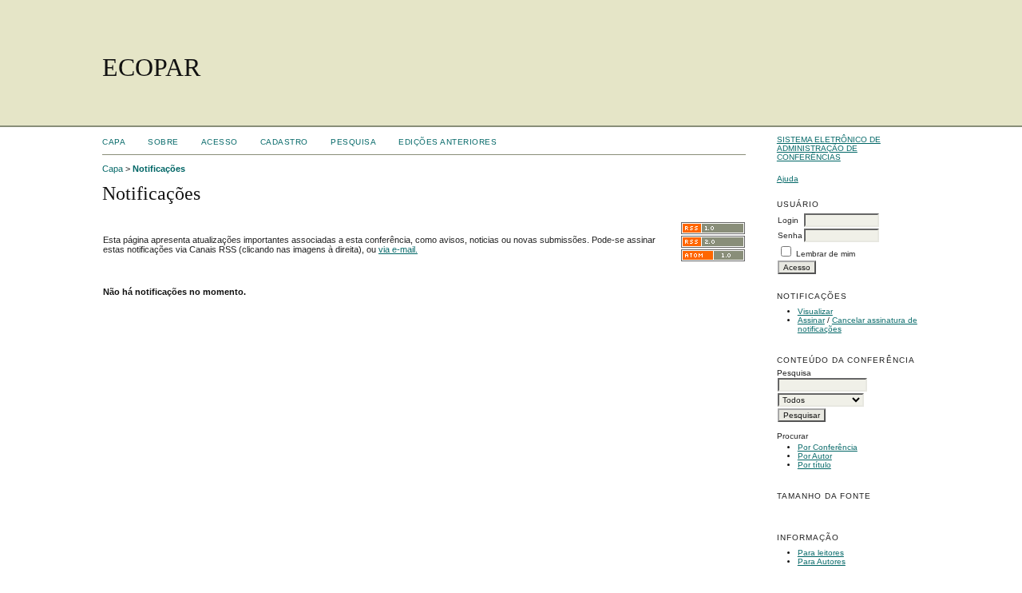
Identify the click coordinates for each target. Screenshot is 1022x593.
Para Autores (822, 561)
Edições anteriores (447, 141)
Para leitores (821, 552)
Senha (790, 235)
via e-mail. (398, 249)
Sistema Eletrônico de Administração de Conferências (829, 148)
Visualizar (815, 311)
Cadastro (284, 141)
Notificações (159, 168)
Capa (113, 141)
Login (788, 220)
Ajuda (787, 178)
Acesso (219, 141)
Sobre (163, 141)
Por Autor (815, 456)
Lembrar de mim (825, 253)
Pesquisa (353, 141)
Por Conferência (828, 447)
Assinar (811, 320)
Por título (814, 464)
